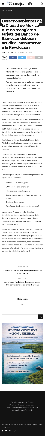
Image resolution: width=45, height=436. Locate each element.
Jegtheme (6, 427)
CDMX (10, 10)
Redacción (8, 52)
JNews (9, 424)
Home (4, 10)
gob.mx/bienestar (17, 163)
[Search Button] (40, 316)
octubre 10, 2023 (25, 52)
